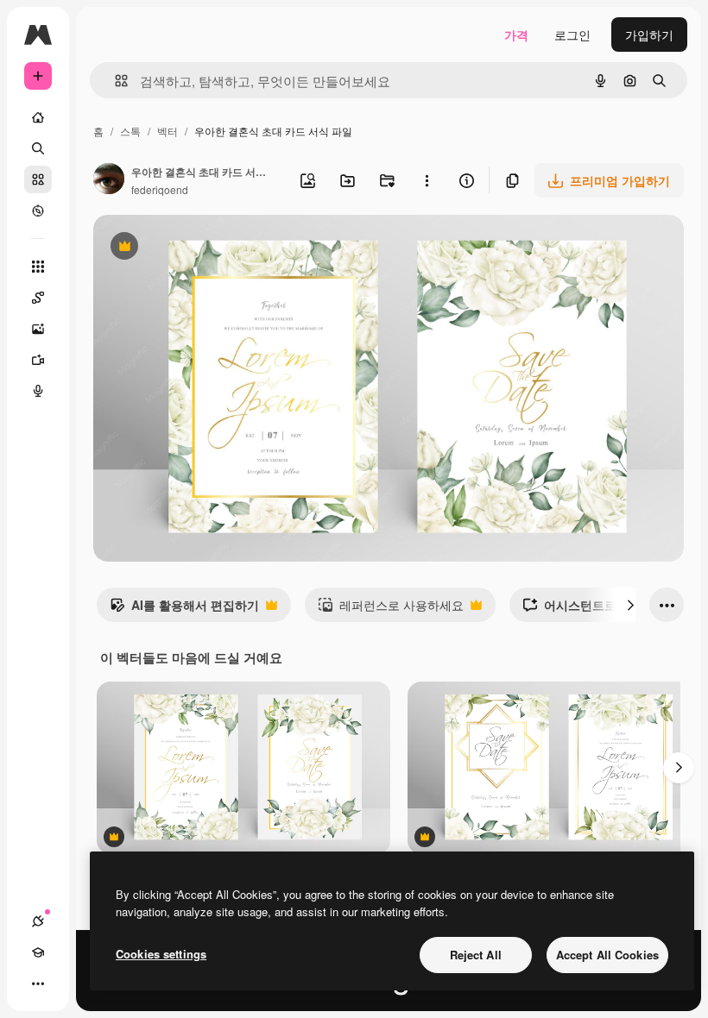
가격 (516, 34)
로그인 (572, 34)
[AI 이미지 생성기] (38, 328)
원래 (192, 248)
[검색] (38, 148)
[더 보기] (38, 983)
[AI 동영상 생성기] (38, 360)
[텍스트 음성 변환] (38, 391)
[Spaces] (38, 297)
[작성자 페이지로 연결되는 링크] (108, 180)
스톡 (130, 130)
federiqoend (159, 189)
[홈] (38, 117)
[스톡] (38, 179)
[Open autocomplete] (114, 80)
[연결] (38, 921)
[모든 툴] (38, 266)
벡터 (167, 130)
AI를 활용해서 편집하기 (184, 609)
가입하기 (649, 34)
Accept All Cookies (607, 954)
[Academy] (38, 952)
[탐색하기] (38, 210)
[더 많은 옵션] (426, 180)
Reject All (476, 954)
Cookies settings (161, 954)
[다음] (630, 605)
